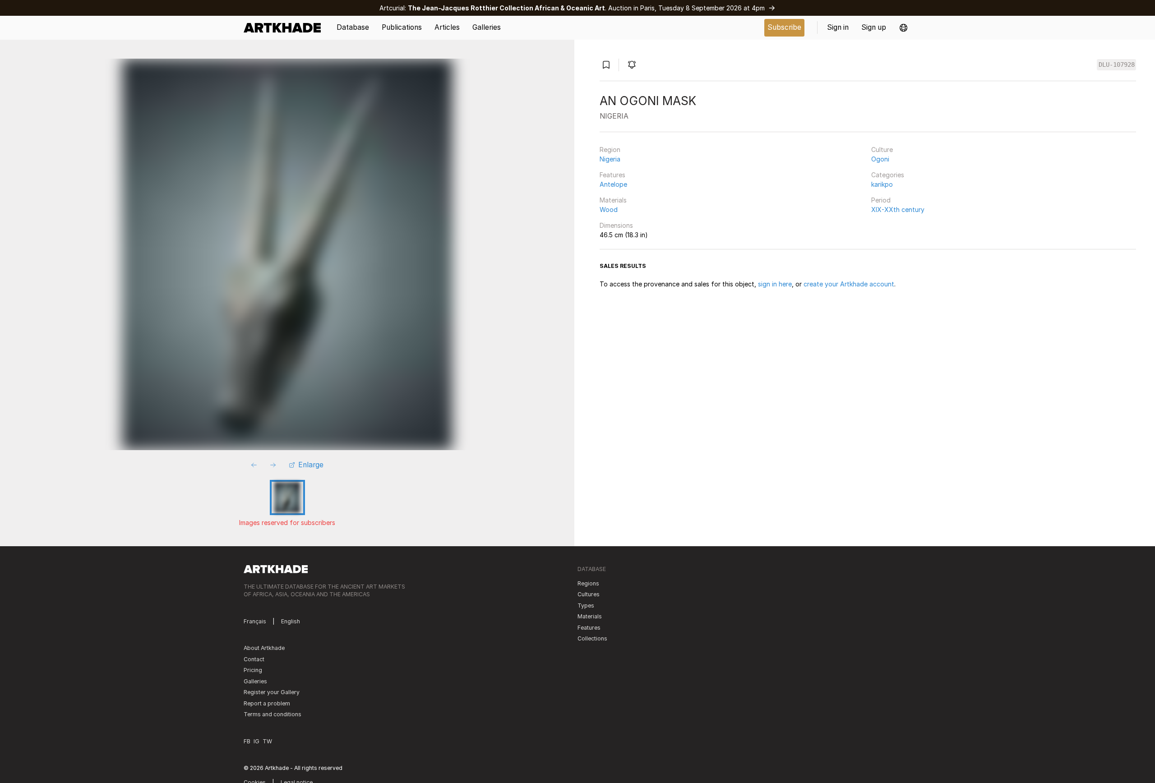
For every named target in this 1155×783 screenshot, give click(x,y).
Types (586, 605)
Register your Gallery (272, 692)
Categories (887, 175)
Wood (609, 209)
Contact (254, 659)
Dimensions (616, 225)
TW (267, 741)
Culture (882, 149)
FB (247, 741)
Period (881, 200)
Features (612, 175)
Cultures (589, 594)
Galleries (255, 681)
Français (255, 621)
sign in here (775, 284)
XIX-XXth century (897, 209)
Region (610, 149)
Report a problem (267, 703)
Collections (592, 638)
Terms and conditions (272, 714)
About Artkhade (264, 648)
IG (256, 741)
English (290, 621)
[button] (903, 28)
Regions (588, 583)
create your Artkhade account (849, 284)
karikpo (882, 184)
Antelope (613, 184)
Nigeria (610, 159)
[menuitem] (285, 27)
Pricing (253, 670)
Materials (613, 200)
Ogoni (880, 159)
